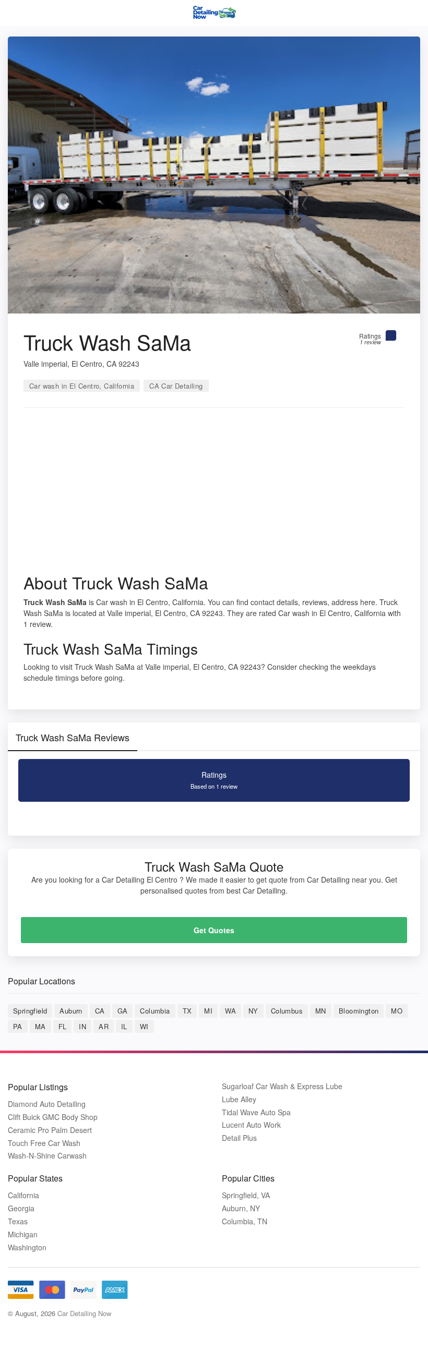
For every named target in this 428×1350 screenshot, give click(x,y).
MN (320, 1011)
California (23, 1195)
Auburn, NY (241, 1208)
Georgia (21, 1208)
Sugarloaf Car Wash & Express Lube (282, 1086)
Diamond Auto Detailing (47, 1104)
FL (62, 1026)
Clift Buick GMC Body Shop (53, 1117)
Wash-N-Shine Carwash (47, 1155)
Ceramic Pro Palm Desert (50, 1130)
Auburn (71, 1011)
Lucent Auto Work (251, 1124)
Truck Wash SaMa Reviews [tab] (72, 737)
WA (230, 1011)
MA (40, 1026)
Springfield (30, 1011)
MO (396, 1011)
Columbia (155, 1011)
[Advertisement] (214, 494)
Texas (18, 1221)
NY (253, 1011)
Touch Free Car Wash (44, 1143)
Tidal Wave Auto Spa (256, 1112)
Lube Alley (239, 1099)
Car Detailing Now (84, 1313)
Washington (27, 1247)
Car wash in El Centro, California (81, 386)
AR (104, 1026)
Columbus (287, 1011)
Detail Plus (239, 1138)
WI (144, 1026)
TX (187, 1011)
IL (124, 1026)
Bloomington (358, 1011)
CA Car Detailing (176, 386)
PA (17, 1026)
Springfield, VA (246, 1195)
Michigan (23, 1234)
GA (122, 1011)
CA (100, 1011)
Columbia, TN (244, 1221)
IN (82, 1026)
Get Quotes (214, 930)
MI (208, 1011)
